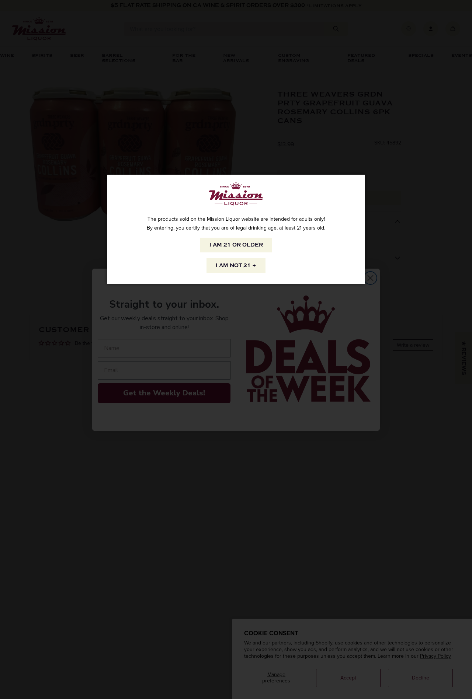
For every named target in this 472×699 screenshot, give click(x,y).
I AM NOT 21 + (236, 265)
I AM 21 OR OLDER (236, 245)
